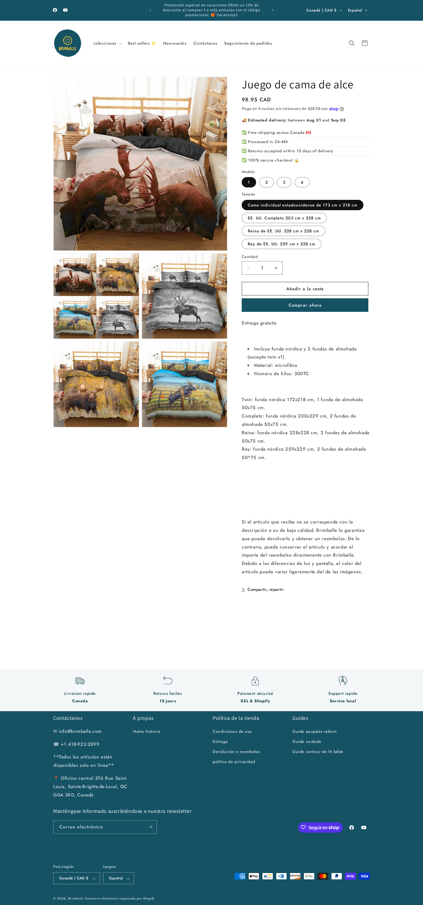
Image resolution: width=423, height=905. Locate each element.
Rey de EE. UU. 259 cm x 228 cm (281, 244)
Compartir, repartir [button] (265, 589)
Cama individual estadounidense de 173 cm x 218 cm (302, 205)
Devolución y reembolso (236, 751)
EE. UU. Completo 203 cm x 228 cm (284, 218)
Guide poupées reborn (314, 731)
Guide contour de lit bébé (317, 751)
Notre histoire (146, 731)
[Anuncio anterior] (150, 10)
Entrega (220, 741)
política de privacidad (234, 761)
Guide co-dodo (306, 741)
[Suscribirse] (150, 827)
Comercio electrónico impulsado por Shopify (120, 898)
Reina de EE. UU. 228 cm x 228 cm (283, 231)
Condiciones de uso (232, 731)
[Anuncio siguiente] (272, 10)
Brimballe (75, 898)
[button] (107, 43)
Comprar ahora (305, 305)
